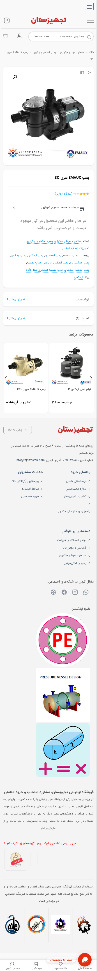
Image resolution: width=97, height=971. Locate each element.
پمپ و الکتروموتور (75, 563)
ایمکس (78, 277)
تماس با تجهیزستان (74, 496)
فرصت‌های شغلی (76, 481)
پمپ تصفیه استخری (76, 270)
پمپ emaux (70, 255)
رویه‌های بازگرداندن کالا (25, 481)
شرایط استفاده (30, 488)
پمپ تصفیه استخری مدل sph (44, 270)
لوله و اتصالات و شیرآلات (71, 540)
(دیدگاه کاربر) (63, 193)
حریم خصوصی (30, 496)
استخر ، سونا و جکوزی (72, 52)
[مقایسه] (82, 73)
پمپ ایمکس (18, 255)
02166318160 (71, 460)
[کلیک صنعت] (84, 925)
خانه (91, 52)
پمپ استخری (53, 255)
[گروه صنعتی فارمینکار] (12, 925)
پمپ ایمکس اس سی (55, 263)
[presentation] (5, 378)
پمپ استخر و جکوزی (44, 52)
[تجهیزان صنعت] (60, 925)
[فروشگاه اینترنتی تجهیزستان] (48, 20)
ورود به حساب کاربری (19, 36)
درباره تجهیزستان (76, 488)
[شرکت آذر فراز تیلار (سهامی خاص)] (36, 925)
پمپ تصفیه (34, 263)
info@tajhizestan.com (30, 460)
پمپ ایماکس (35, 255)
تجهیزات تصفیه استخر (75, 248)
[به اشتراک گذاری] (89, 73)
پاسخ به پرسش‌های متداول (74, 511)
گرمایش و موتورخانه (74, 547)
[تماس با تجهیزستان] (85, 959)
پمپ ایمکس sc (79, 263)
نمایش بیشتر (17, 299)
